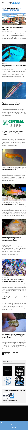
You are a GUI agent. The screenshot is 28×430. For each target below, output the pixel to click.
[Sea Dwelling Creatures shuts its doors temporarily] (14, 19)
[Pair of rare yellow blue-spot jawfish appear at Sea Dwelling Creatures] (14, 157)
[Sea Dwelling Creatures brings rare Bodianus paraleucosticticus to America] (14, 192)
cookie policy (8, 424)
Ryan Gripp (4, 31)
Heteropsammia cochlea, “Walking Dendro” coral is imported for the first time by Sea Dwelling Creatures (14, 336)
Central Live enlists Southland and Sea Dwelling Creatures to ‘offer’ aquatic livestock (12, 133)
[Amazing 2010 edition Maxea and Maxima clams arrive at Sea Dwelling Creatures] (14, 267)
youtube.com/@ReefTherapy (10, 400)
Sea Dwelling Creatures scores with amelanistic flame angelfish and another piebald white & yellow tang (13, 239)
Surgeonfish (5, 63)
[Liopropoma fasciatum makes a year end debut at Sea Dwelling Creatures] (14, 90)
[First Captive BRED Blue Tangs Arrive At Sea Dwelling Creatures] (14, 53)
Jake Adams (4, 69)
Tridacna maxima (5, 277)
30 (25, 283)
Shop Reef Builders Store (14, 420)
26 (25, 340)
